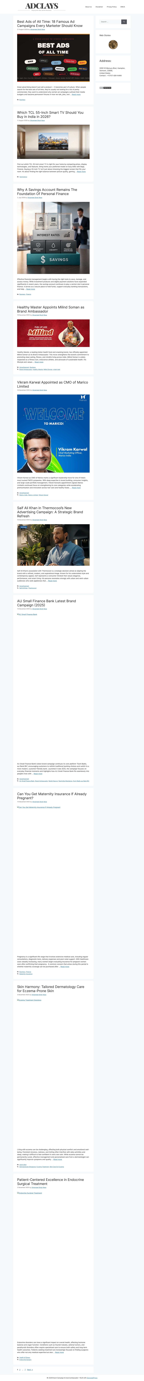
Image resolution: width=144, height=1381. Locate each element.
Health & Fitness (24, 1357)
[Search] (124, 21)
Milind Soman (48, 369)
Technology (23, 177)
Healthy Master (38, 369)
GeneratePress (92, 1378)
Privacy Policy (112, 7)
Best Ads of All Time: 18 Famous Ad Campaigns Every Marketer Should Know (50, 23)
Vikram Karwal (43, 495)
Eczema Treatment (43, 1167)
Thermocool (32, 588)
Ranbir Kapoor (53, 781)
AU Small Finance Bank (26, 781)
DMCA (122, 7)
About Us (88, 7)
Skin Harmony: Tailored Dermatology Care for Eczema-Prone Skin (50, 989)
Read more (76, 94)
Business (22, 100)
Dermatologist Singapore (27, 1167)
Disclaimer (99, 7)
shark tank (56, 369)
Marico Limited (33, 495)
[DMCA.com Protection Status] (105, 88)
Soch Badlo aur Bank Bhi (81, 781)
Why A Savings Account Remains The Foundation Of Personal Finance (47, 192)
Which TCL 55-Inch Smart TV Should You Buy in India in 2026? (50, 114)
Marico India (23, 495)
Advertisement (24, 367)
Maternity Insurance (25, 974)
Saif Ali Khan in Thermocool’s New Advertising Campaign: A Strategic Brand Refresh (50, 512)
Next (30, 1370)
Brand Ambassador (25, 369)
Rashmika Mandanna (65, 781)
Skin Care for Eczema (57, 1167)
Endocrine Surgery (25, 1359)
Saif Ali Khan (23, 588)
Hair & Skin (22, 1164)
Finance (28, 294)
